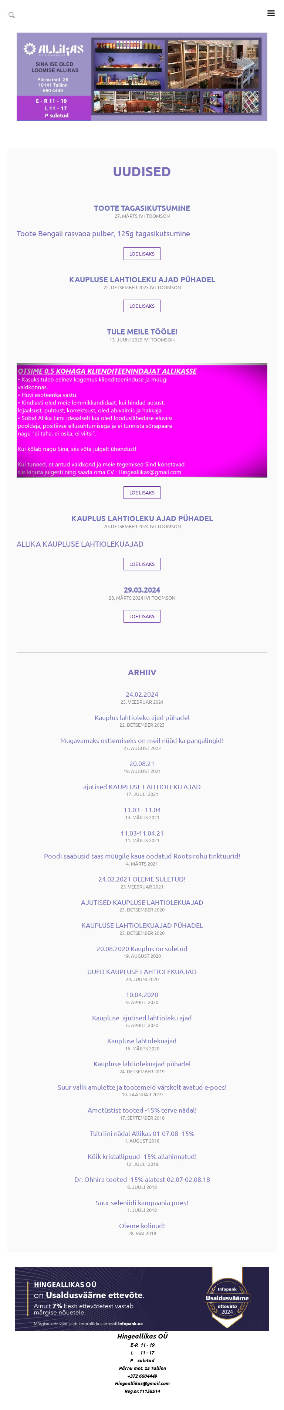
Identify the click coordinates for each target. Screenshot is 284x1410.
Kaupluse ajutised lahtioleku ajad (142, 1017)
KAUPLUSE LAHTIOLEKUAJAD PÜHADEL (142, 925)
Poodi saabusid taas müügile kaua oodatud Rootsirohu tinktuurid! (142, 856)
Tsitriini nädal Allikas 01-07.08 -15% (142, 1133)
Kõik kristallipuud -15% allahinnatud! (142, 1156)
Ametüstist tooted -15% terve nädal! (142, 1110)
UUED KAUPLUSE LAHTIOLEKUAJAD (142, 971)
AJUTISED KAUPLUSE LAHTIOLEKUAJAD (142, 902)
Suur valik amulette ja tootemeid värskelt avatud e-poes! (142, 1087)
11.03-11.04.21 (142, 833)
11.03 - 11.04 (142, 809)
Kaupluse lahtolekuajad (142, 1040)
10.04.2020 (142, 994)
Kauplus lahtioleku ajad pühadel (142, 518)
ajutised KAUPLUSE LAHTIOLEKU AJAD (142, 786)
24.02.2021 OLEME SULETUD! (142, 879)
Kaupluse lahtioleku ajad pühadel (142, 279)
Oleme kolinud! (142, 1225)
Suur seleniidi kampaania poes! (142, 1202)
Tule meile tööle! (142, 331)
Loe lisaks (142, 253)
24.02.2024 (142, 694)
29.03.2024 (142, 589)
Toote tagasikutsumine (142, 208)
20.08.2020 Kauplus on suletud (142, 948)
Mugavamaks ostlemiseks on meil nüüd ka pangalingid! (142, 740)
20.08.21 (142, 763)
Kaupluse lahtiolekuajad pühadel (142, 1063)
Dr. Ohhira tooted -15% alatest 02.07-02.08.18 (142, 1179)
